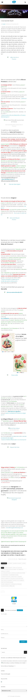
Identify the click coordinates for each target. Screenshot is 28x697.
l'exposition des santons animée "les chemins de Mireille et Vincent (12, 570)
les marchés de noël (5, 576)
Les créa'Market (4, 574)
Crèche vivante (8, 567)
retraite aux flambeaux (18, 580)
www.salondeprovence (7, 179)
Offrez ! (24, 563)
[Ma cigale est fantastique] (14, 2)
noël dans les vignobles (6, 580)
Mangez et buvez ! (17, 563)
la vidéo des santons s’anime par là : (9, 281)
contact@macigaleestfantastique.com (14, 527)
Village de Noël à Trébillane (7, 586)
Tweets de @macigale (5, 674)
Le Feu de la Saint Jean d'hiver (18, 573)
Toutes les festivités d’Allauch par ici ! (9, 439)
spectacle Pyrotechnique (7, 582)
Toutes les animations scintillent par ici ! (10, 279)
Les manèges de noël (13, 574)
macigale (3, 24)
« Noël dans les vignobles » (14, 411)
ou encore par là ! (22, 439)
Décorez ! (10, 563)
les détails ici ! (12, 425)
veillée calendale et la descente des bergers (11, 584)
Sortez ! (3, 565)
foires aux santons (17, 567)
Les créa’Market (5, 318)
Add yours (19, 610)
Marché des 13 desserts (16, 576)
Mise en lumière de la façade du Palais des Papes (12, 578)
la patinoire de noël (6, 573)
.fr (14, 179)
